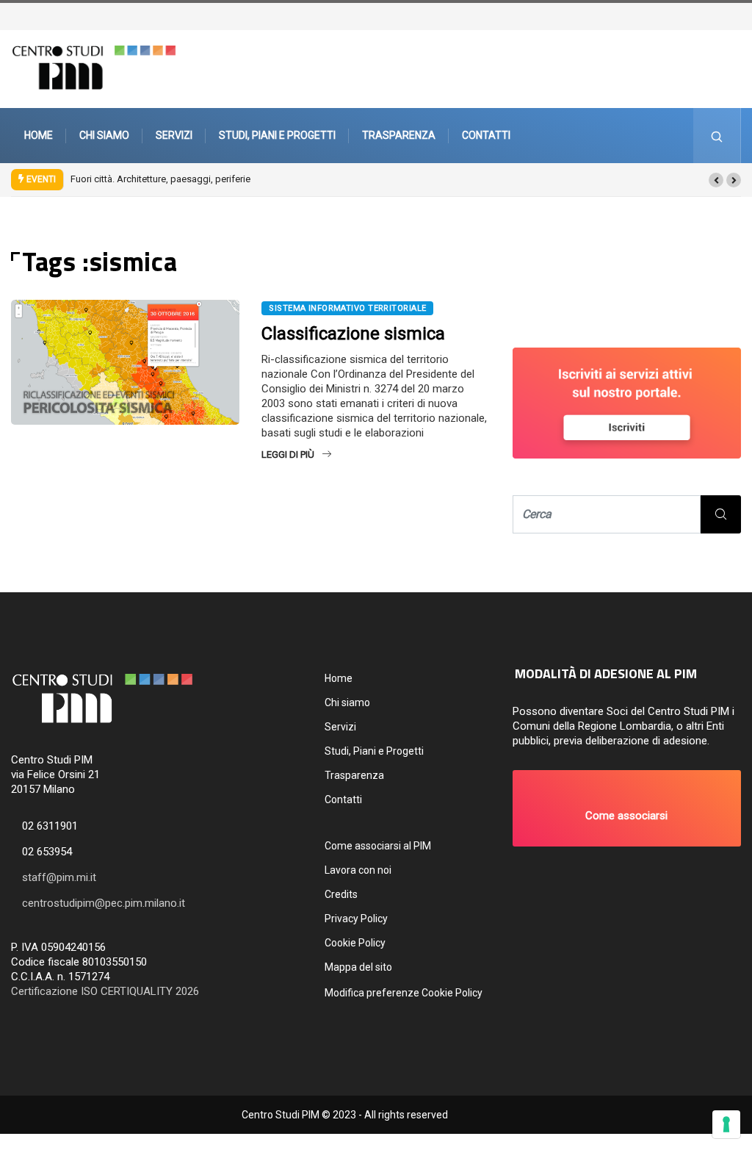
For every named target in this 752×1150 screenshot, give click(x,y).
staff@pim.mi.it (59, 877)
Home (38, 135)
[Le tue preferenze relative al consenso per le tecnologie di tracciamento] (726, 1124)
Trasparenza (398, 135)
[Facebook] (728, 15)
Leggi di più (287, 454)
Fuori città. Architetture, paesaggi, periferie (160, 178)
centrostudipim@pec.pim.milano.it (103, 903)
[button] (716, 180)
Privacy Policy (356, 918)
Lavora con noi (358, 870)
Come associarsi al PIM (378, 846)
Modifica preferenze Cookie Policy (403, 993)
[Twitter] (720, 15)
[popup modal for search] (717, 135)
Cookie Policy (355, 943)
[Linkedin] (750, 15)
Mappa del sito (358, 967)
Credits (341, 894)
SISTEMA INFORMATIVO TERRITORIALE (347, 308)
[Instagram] (735, 15)
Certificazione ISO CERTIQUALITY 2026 (105, 991)
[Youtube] (742, 15)
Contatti (486, 135)
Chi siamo (104, 135)
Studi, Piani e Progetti (277, 135)
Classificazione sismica (353, 333)
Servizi (174, 135)
